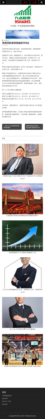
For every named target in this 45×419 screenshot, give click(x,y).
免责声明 (5, 398)
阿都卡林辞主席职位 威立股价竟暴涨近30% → (34, 126)
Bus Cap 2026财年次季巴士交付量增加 (22, 329)
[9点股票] (22, 14)
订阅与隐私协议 (7, 396)
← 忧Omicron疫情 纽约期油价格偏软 (11, 126)
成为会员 (5, 404)
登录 (26, 2)
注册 (34, 2)
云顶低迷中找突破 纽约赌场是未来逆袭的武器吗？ (22, 215)
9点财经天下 (6, 40)
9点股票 (22, 416)
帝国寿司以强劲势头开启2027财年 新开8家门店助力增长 (22, 366)
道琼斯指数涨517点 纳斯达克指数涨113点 (22, 253)
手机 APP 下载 (6, 401)
